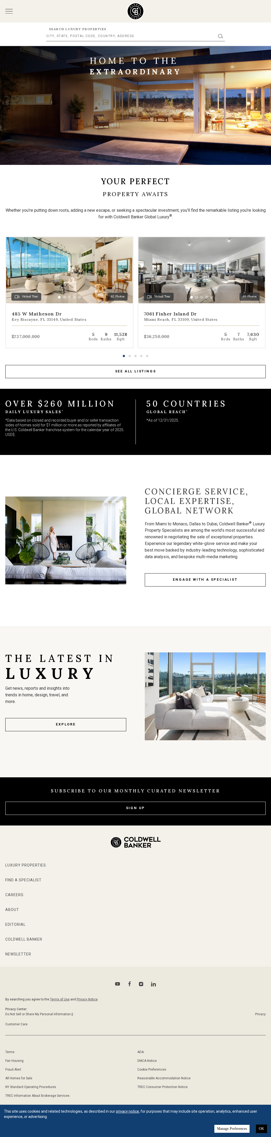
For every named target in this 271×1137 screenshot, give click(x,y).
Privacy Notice (87, 999)
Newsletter (18, 954)
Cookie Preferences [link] (151, 1069)
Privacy (260, 1014)
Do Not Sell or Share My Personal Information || (39, 1014)
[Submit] (220, 36)
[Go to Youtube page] (117, 984)
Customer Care (16, 1024)
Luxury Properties (25, 865)
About (12, 910)
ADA (140, 1052)
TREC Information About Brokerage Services (37, 1096)
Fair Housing (14, 1061)
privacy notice (127, 1111)
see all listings (135, 371)
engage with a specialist (205, 579)
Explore (66, 724)
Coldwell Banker (23, 939)
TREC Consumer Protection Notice (162, 1087)
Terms (10, 1052)
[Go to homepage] (135, 11)
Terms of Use (60, 999)
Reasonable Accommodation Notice (164, 1078)
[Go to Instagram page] (141, 984)
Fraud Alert (13, 1069)
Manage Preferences (232, 1129)
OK (261, 1129)
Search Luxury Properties (78, 29)
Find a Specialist (23, 880)
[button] (124, 356)
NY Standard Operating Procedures (30, 1087)
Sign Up (135, 808)
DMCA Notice (147, 1061)
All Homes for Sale (18, 1078)
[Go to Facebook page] (129, 983)
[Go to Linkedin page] (153, 984)
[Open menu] (9, 11)
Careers (14, 895)
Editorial (15, 924)
